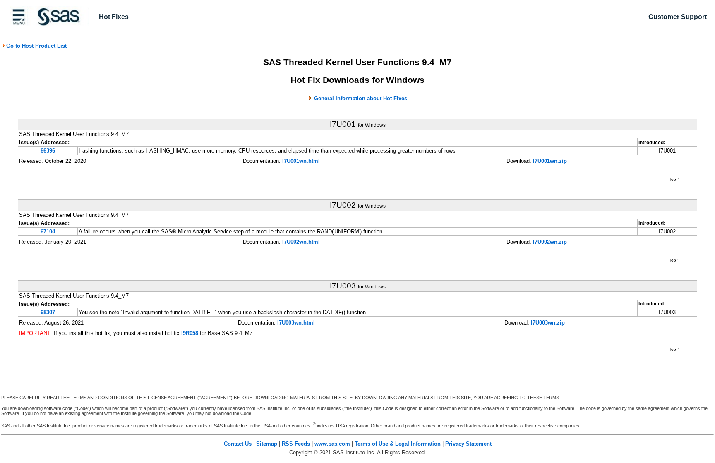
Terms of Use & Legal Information (398, 444)
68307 (48, 312)
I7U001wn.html (301, 161)
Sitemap (266, 444)
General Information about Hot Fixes (360, 98)
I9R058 (189, 333)
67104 (48, 231)
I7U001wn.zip (550, 161)
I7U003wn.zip (548, 323)
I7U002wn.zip (550, 242)
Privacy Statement (468, 444)
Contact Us (238, 444)
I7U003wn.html (296, 323)
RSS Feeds (296, 444)
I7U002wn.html (301, 242)
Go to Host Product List (36, 46)
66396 (48, 151)
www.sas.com (332, 444)
